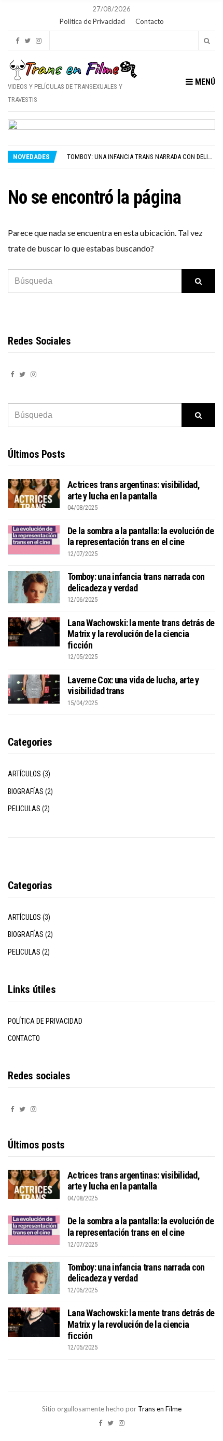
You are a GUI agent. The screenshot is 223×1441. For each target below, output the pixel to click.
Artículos (24, 774)
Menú (204, 82)
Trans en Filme (160, 1409)
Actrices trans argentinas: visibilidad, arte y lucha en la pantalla (133, 490)
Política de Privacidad (92, 21)
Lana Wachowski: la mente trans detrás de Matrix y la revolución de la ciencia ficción (140, 634)
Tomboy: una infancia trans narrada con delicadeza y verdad (136, 582)
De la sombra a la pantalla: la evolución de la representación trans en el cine (140, 536)
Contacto (149, 21)
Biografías (26, 791)
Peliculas (24, 808)
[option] (140, 156)
